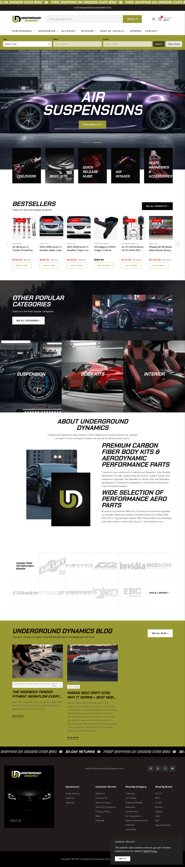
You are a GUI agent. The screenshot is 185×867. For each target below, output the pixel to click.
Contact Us (101, 797)
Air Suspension (133, 816)
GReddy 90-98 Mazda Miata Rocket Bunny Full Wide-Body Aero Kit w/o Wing (160, 248)
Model (106, 39)
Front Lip (44, 244)
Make (55, 39)
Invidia (158, 802)
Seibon (158, 811)
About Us (100, 793)
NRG (157, 797)
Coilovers (16, 244)
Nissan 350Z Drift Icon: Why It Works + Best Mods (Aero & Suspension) (91, 697)
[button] (94, 19)
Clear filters (174, 44)
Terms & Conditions (106, 807)
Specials (70, 802)
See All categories (27, 320)
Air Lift (158, 793)
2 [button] (97, 142)
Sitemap (100, 820)
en (15, 684)
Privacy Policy (103, 811)
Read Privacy (150, 851)
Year (5, 39)
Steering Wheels (134, 802)
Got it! (122, 858)
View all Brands (163, 825)
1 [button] (87, 142)
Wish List (70, 797)
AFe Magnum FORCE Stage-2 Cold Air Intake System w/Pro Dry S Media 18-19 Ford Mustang (106, 248)
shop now (30, 383)
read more (18, 716)
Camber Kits (131, 811)
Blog (98, 816)
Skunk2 (159, 807)
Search (159, 44)
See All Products (156, 206)
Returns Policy (103, 802)
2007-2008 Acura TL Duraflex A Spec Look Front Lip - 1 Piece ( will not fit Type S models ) (78, 248)
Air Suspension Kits (130, 244)
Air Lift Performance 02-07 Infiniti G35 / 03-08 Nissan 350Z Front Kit (132, 248)
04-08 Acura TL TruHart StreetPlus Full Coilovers (22, 248)
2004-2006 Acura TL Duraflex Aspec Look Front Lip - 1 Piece (51, 248)
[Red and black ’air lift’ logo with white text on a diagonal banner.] (52, 566)
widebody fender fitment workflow (33, 684)
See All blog (159, 633)
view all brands (158, 592)
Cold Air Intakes (101, 244)
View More (130, 829)
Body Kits (153, 244)
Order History (73, 793)
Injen (157, 816)
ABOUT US (15, 820)
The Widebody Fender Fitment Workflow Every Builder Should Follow (35, 696)
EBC (157, 820)
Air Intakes (131, 797)
